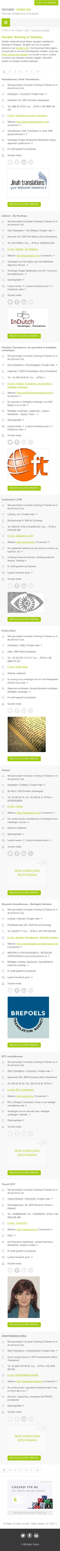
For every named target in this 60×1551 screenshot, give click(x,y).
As (19, 514)
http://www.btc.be (25, 1096)
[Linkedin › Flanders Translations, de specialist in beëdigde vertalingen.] (23, 442)
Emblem (24, 785)
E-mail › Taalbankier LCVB (20, 536)
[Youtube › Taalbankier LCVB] (30, 586)
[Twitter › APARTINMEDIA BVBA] (10, 1419)
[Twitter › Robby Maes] (10, 710)
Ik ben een (46, 3)
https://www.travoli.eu (27, 1229)
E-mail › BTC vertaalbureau (21, 1090)
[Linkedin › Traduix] (23, 853)
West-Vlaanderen (16, 1071)
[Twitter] (23, 1535)
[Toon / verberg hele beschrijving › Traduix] (33, 820)
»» (37, 72)
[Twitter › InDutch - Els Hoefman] (10, 302)
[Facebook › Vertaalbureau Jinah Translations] (17, 162)
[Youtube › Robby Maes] (30, 710)
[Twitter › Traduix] (10, 853)
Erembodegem (33, 365)
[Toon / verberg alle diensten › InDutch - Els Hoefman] (33, 272)
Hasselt (21, 918)
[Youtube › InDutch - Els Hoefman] (30, 302)
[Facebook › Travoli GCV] (17, 1270)
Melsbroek (31, 1199)
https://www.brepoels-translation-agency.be (37, 944)
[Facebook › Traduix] (17, 853)
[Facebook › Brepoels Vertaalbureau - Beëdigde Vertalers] (17, 990)
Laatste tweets (16, 286)
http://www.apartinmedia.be (30, 1381)
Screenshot (14, 125)
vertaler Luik (22, 48)
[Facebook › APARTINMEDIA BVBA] (17, 1419)
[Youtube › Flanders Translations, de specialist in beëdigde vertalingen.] (30, 442)
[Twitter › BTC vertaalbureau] (10, 1133)
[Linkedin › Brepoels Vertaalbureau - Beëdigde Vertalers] (23, 990)
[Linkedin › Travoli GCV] (23, 1270)
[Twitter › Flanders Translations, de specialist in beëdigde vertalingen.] (10, 442)
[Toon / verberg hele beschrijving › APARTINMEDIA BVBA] (33, 1389)
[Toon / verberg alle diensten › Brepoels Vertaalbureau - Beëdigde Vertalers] (33, 963)
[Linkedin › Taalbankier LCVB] (23, 586)
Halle (22, 645)
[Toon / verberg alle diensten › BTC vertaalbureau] (33, 1113)
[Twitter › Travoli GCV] (10, 1270)
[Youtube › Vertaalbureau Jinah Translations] (30, 162)
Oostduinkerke (33, 1350)
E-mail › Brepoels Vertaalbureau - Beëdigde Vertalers (33, 937)
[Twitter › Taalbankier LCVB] (10, 586)
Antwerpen (13, 94)
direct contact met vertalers (15, 54)
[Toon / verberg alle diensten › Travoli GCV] (33, 1243)
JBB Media (27, 1544)
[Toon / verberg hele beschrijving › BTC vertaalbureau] (33, 1104)
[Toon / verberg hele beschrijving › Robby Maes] (33, 681)
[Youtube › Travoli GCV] (30, 1270)
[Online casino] (30, 1481)
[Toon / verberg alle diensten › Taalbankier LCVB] (33, 559)
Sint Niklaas (32, 230)
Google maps (39, 94)
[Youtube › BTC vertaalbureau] (30, 1133)
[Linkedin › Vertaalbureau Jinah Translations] (23, 162)
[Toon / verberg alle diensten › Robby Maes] (33, 690)
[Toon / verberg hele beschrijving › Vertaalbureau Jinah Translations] (33, 132)
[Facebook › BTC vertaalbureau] (17, 1133)
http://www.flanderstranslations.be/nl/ (34, 393)
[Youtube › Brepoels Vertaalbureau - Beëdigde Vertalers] (30, 990)
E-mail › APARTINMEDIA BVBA (23, 1375)
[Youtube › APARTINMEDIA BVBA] (30, 1419)
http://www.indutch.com (28, 255)
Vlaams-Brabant (15, 1199)
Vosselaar (25, 94)
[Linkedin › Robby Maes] (23, 710)
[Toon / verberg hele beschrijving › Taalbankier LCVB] (33, 550)
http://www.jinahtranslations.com (32, 122)
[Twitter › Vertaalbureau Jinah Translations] (10, 162)
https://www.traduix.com (28, 813)
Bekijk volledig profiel (24, 204)
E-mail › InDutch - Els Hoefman (23, 249)
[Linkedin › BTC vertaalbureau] (23, 1133)
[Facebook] (29, 1535)
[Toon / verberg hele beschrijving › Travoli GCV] (33, 1235)
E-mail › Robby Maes (18, 667)
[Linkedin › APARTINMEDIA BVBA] (23, 1419)
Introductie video (17, 289)
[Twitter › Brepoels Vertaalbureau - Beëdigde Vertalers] (10, 990)
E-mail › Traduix (15, 806)
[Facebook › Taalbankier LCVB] (17, 586)
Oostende (31, 1071)
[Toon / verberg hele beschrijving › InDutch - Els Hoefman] (33, 263)
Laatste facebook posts (39, 286)
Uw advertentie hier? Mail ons (30, 1512)
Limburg (11, 514)
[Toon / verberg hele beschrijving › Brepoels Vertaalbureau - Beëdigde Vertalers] (33, 954)
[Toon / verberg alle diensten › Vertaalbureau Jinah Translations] (33, 141)
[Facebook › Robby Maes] (17, 710)
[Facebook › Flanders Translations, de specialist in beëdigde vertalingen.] (17, 442)
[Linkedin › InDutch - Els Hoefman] (23, 302)
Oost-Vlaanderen (16, 230)
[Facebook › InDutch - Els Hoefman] (17, 302)
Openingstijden (16, 280)
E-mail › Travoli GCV (18, 1223)
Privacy (36, 1544)
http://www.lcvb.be (25, 542)
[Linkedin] (36, 1535)
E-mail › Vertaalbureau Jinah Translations (27, 115)
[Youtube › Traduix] (30, 853)
